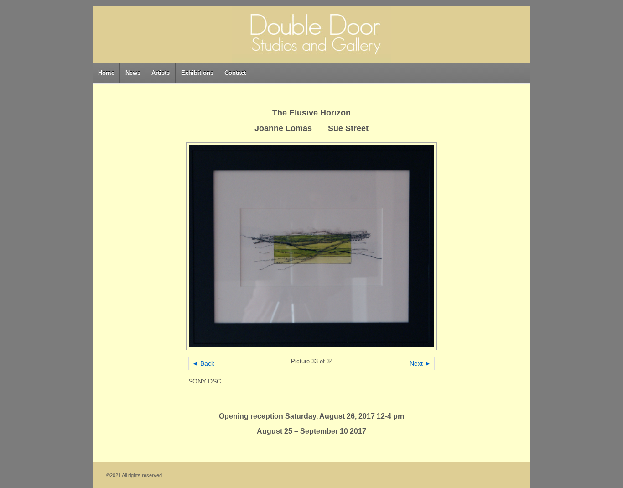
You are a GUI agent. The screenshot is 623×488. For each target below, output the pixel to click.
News (132, 72)
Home (106, 72)
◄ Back (203, 363)
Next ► (420, 363)
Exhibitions (197, 72)
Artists (160, 72)
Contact (235, 72)
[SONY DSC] (312, 246)
